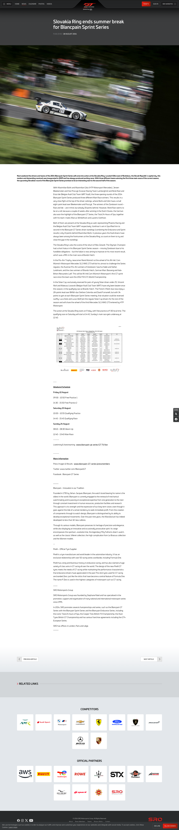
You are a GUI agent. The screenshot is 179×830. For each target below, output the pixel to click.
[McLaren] (154, 722)
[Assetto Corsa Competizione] (154, 774)
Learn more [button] (13, 827)
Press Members (80, 822)
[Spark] (80, 792)
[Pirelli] (43, 774)
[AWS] (25, 774)
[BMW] (62, 722)
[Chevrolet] (80, 722)
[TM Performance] (135, 774)
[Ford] (117, 722)
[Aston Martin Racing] (25, 722)
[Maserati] (99, 774)
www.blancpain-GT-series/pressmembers (92, 463)
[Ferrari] (99, 722)
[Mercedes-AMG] (80, 741)
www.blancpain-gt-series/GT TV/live (92, 444)
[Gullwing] (62, 792)
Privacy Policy (98, 822)
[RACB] (99, 792)
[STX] (117, 774)
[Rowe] (80, 774)
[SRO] (117, 792)
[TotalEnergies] (62, 774)
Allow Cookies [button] (170, 826)
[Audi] (43, 722)
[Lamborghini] (135, 722)
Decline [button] (157, 826)
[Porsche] (99, 741)
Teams (89, 822)
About (71, 822)
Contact (107, 822)
